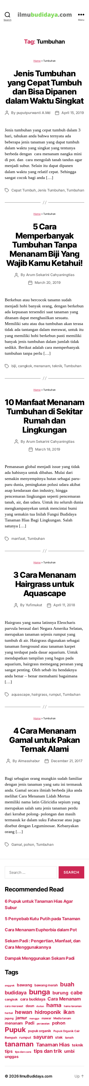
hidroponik (48, 1012)
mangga (34, 1018)
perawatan (43, 1023)
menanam (42, 366)
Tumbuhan (75, 190)
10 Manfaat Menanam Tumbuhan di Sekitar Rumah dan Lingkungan (44, 415)
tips (9, 1051)
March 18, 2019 (47, 449)
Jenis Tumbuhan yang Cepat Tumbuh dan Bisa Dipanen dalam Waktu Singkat (44, 87)
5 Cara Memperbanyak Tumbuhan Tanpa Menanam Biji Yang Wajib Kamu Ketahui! (44, 245)
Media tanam (62, 1018)
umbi (69, 1051)
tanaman (19, 1044)
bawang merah (46, 985)
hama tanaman (73, 1006)
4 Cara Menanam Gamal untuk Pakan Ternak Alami (44, 740)
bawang (24, 985)
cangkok (25, 366)
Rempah (11, 1037)
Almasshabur (29, 761)
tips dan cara (23, 1051)
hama (53, 1005)
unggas (11, 1056)
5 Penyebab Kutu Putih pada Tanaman (42, 918)
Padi (29, 1022)
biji (13, 366)
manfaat (18, 538)
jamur (21, 1017)
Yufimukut (34, 605)
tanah (69, 1037)
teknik (57, 366)
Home (37, 60)
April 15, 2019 (72, 112)
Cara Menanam (64, 999)
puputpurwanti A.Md (33, 112)
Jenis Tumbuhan (51, 190)
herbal (9, 1013)
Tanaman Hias (53, 1044)
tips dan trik (48, 1051)
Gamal (16, 844)
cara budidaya (32, 999)
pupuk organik (39, 1031)
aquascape (20, 694)
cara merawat (14, 1006)
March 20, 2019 (48, 282)
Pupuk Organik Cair (66, 1031)
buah (67, 984)
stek (59, 1037)
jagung (9, 1018)
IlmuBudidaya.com (35, 1076)
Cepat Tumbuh (23, 190)
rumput (55, 694)
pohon (29, 844)
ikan (69, 1012)
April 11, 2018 (64, 605)
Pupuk (15, 1029)
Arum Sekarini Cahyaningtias (50, 275)
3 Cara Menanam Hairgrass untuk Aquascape (44, 584)
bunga (39, 992)
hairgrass (39, 694)
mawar (46, 1018)
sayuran (43, 1037)
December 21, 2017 (67, 761)
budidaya (16, 992)
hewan (23, 1012)
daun (30, 1006)
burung (60, 993)
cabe (76, 992)
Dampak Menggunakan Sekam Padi (40, 958)
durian (40, 1006)
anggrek (9, 985)
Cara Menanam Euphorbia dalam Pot (41, 929)
